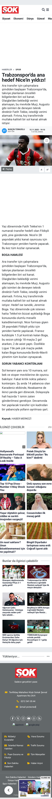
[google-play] (32, 725)
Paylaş (9, 169)
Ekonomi (18, 18)
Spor (18, 69)
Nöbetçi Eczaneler (10, 738)
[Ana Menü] (47, 9)
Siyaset (6, 18)
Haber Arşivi (37, 763)
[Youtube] (28, 718)
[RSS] (39, 718)
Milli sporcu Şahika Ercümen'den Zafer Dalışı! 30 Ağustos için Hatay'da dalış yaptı (12, 638)
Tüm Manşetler (38, 754)
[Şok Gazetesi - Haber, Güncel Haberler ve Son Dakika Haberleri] (10, 9)
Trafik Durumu (37, 745)
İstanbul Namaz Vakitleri (13, 747)
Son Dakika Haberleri (11, 765)
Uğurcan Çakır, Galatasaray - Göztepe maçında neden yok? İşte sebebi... (12, 611)
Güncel (40, 18)
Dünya (30, 18)
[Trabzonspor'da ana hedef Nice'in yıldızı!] (26, 150)
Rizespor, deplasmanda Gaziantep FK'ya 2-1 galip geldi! (13, 582)
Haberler (7, 69)
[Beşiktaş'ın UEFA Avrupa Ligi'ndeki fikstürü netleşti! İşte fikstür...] (38, 598)
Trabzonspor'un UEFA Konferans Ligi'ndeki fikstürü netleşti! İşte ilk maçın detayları (38, 584)
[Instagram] (23, 718)
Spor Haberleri (9, 783)
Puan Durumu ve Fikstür (13, 756)
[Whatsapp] (34, 718)
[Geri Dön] (8, 790)
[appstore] (18, 725)
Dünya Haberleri (15, 780)
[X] (18, 718)
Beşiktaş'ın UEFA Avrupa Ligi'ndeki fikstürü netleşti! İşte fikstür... (38, 610)
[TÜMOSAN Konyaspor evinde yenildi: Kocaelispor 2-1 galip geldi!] (38, 626)
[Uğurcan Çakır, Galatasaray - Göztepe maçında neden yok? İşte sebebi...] (13, 598)
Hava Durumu (37, 736)
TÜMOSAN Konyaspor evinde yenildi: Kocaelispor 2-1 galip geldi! (37, 638)
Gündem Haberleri (36, 777)
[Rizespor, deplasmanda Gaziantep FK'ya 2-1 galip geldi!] (13, 571)
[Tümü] (48, 656)
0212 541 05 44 (28, 701)
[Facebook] (12, 718)
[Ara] (43, 9)
